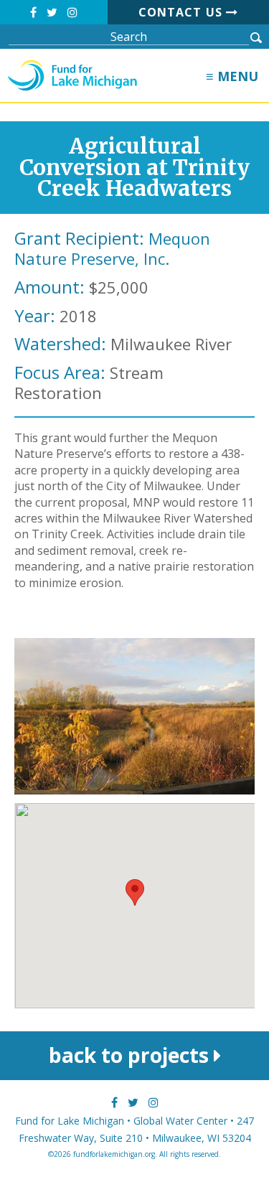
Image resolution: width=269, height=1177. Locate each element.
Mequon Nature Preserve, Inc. (112, 249)
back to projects (131, 1055)
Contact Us (182, 12)
